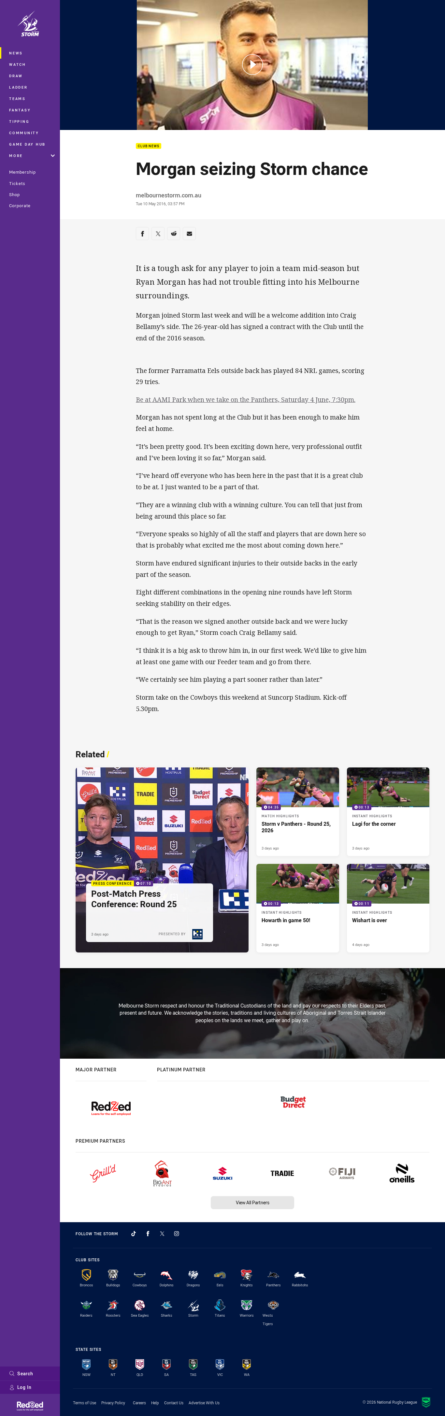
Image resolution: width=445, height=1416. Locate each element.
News (16, 52)
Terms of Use (84, 1402)
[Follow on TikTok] (133, 1233)
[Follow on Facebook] (148, 1233)
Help (155, 1402)
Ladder (18, 87)
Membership (22, 172)
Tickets (17, 183)
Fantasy (20, 109)
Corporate (20, 205)
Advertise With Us (204, 1402)
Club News (148, 146)
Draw (16, 75)
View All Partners (252, 1202)
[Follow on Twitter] (162, 1233)
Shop (14, 194)
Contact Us (173, 1402)
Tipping (19, 121)
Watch (17, 64)
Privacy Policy (113, 1402)
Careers (139, 1402)
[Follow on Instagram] (176, 1233)
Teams (17, 98)
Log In (24, 1387)
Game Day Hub (27, 144)
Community (24, 132)
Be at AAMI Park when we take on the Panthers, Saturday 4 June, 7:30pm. (245, 399)
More (16, 155)
